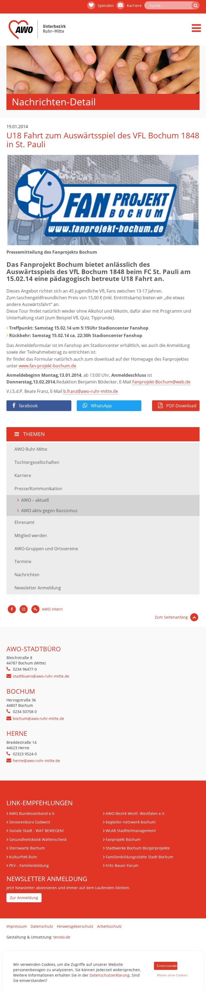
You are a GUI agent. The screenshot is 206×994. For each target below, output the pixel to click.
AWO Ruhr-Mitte (30, 449)
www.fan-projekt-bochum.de (47, 366)
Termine (22, 561)
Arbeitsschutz (109, 926)
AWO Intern (52, 609)
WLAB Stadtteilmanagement (131, 830)
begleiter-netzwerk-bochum (131, 822)
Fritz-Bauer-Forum (122, 865)
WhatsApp (101, 406)
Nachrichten (26, 575)
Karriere (134, 5)
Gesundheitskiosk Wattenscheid (38, 839)
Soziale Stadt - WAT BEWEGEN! (36, 830)
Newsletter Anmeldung (37, 588)
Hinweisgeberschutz (75, 926)
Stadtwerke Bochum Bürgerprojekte (138, 848)
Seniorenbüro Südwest (29, 822)
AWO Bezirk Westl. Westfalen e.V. (135, 813)
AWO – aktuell (35, 500)
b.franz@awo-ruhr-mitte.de (90, 391)
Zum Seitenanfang (172, 617)
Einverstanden (167, 965)
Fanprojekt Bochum (123, 839)
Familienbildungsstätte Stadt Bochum (139, 856)
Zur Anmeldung (24, 897)
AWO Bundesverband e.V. (32, 813)
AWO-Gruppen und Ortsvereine (46, 549)
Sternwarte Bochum (27, 848)
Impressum (16, 926)
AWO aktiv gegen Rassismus (49, 510)
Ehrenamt (24, 522)
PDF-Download (180, 406)
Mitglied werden (30, 535)
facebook (28, 406)
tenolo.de (61, 937)
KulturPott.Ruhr (23, 856)
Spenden (105, 5)
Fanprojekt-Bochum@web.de (161, 382)
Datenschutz (42, 926)
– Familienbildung (29, 865)
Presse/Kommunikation (38, 489)
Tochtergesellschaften (36, 462)
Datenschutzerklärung (110, 975)
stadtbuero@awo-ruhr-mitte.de (41, 676)
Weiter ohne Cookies (167, 975)
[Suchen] (196, 5)
